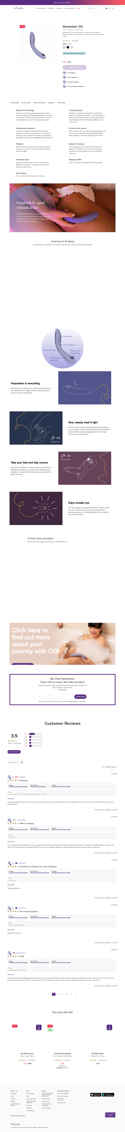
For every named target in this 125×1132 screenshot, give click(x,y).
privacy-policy (73, 701)
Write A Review (14, 752)
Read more (96, 847)
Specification (39, 103)
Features (15, 103)
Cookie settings (46, 1108)
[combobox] (109, 767)
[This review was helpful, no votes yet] (112, 810)
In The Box (26, 103)
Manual (51, 103)
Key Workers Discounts (61, 1099)
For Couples (40, 8)
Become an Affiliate (63, 1093)
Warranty (28, 1105)
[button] (110, 1115)
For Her (50, 8)
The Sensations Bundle (62, 1053)
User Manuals (30, 1110)
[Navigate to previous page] (49, 994)
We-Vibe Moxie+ (98, 1053)
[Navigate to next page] (75, 994)
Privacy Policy (46, 1099)
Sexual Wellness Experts (15, 1104)
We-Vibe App (30, 1093)
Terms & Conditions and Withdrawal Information (47, 1094)
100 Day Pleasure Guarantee (31, 1101)
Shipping (61, 103)
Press (12, 1096)
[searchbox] (14, 762)
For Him (59, 8)
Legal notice (45, 1101)
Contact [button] (13, 1099)
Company (13, 1093)
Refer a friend (61, 1102)
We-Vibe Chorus (27, 1053)
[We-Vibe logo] (18, 8)
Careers (13, 1101)
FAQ (27, 1096)
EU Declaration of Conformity (47, 1104)
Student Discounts (62, 1096)
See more (10, 799)
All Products (69, 8)
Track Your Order (31, 1099)
